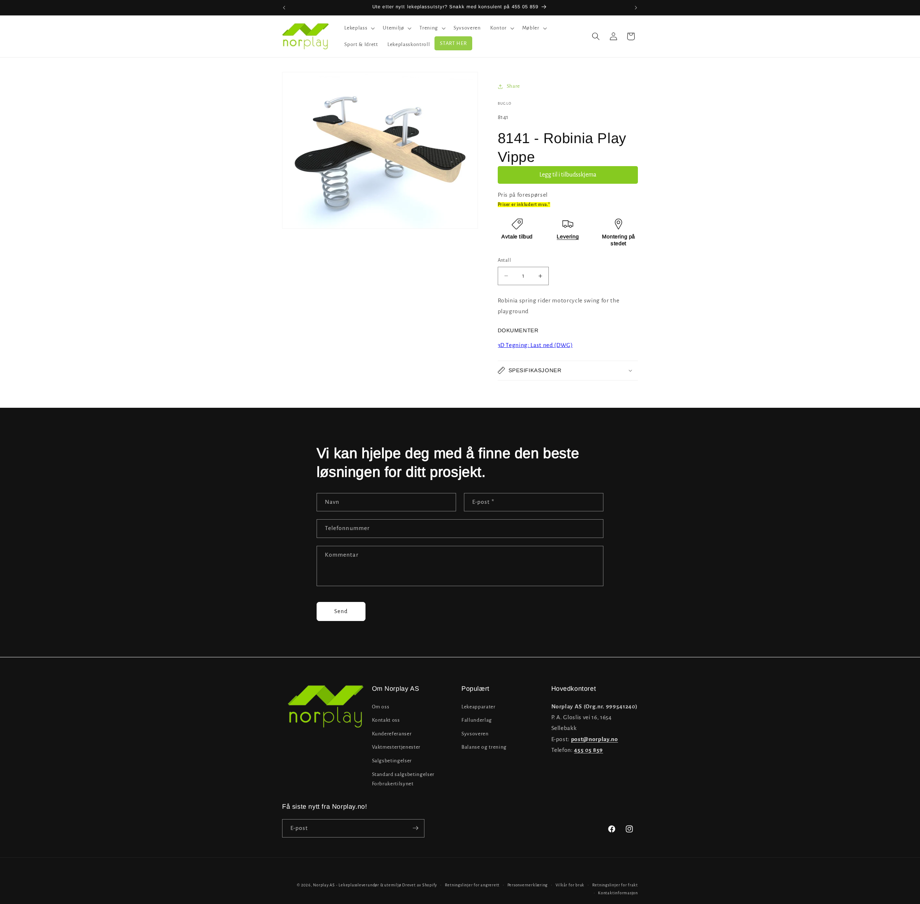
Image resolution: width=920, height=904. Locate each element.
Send (341, 611)
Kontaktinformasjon (618, 892)
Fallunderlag (476, 720)
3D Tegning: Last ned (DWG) (535, 345)
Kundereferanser (392, 733)
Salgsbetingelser (392, 760)
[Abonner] (415, 828)
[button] (359, 28)
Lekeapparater (478, 706)
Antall (504, 260)
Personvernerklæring (527, 885)
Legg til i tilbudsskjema (567, 175)
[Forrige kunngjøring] (284, 7)
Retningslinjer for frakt (615, 885)
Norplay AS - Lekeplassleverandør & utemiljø (357, 885)
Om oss (381, 706)
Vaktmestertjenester (396, 747)
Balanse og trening (484, 747)
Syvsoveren (475, 733)
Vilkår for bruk (570, 885)
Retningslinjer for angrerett (472, 885)
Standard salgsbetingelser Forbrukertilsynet (403, 778)
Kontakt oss (386, 720)
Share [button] (513, 86)
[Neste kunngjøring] (636, 7)
